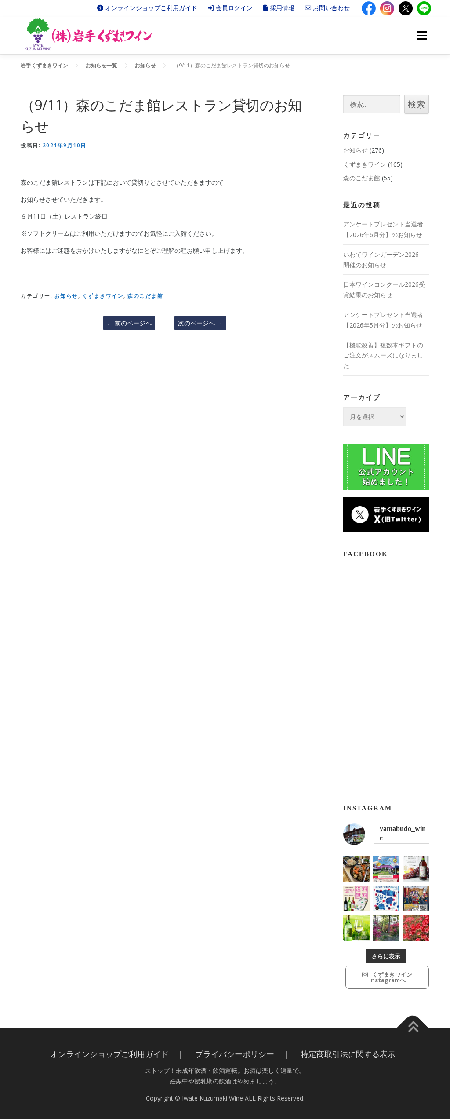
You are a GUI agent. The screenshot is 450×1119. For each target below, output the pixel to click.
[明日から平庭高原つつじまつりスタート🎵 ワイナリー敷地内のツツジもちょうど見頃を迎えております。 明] (386, 928)
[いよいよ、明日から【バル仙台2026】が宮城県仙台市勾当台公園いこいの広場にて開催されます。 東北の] (386, 899)
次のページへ (200, 323)
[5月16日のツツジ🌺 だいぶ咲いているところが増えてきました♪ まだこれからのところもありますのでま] (416, 928)
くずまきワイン (103, 295)
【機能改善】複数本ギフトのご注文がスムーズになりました (383, 355)
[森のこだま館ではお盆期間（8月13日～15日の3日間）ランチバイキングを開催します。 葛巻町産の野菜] (356, 869)
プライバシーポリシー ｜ (242, 1054)
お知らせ (66, 295)
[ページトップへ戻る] (412, 1027)
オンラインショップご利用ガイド (150, 8)
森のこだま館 (145, 295)
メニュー (421, 35)
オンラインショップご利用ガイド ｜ (117, 1054)
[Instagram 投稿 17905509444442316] (416, 899)
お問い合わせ (330, 8)
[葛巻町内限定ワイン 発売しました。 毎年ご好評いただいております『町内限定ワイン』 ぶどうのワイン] (416, 869)
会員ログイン (233, 8)
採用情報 (281, 8)
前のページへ (129, 323)
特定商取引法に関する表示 (348, 1054)
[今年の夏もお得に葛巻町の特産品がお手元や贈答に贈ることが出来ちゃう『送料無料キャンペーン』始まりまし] (356, 899)
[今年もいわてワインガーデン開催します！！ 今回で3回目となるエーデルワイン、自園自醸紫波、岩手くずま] (386, 869)
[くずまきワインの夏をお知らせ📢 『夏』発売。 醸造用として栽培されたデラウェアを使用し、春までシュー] (356, 928)
